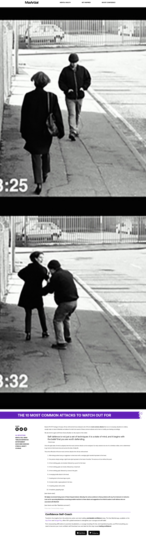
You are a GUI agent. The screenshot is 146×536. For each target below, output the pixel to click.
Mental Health (65, 2)
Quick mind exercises (22, 444)
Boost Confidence (108, 2)
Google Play (58, 520)
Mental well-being (21, 437)
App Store (48, 520)
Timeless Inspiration (22, 439)
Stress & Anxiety (21, 446)
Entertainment (20, 442)
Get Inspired (86, 2)
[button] (17, 429)
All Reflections (20, 435)
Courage (18, 448)
